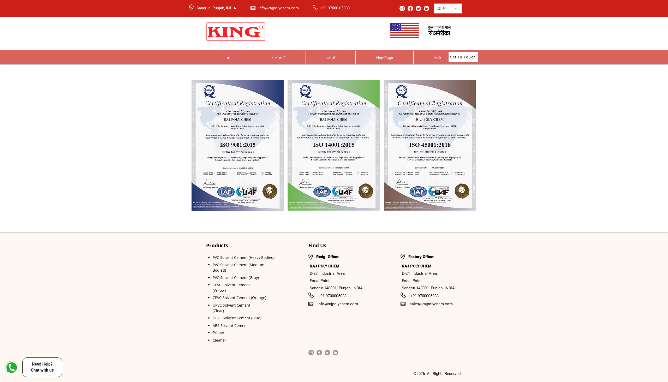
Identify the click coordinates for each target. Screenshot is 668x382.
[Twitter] (327, 352)
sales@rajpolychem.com (431, 304)
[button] (330, 57)
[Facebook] (319, 352)
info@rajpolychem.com (278, 8)
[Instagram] (311, 352)
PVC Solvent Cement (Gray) (236, 277)
